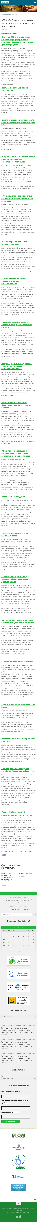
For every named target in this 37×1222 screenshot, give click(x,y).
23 (33, 942)
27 (18, 945)
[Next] (22, 1147)
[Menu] (34, 2)
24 (4, 945)
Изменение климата (9, 14)
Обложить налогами (25, 873)
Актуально (5, 1025)
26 (14, 945)
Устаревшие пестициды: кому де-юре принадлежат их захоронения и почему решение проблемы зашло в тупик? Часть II (17, 1044)
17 (4, 942)
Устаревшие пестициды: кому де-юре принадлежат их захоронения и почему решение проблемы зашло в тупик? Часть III (17, 1030)
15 (28, 939)
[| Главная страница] (6, 2)
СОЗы (33, 1025)
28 (23, 945)
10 (4, 939)
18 (9, 942)
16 (33, 939)
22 (28, 942)
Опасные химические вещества (20, 1025)
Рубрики (4, 1076)
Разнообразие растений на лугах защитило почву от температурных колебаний (7, 878)
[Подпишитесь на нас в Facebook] (20, 1216)
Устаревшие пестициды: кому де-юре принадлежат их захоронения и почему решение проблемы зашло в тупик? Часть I (17, 1058)
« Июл (18, 951)
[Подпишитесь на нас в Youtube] (16, 1216)
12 (14, 939)
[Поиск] (34, 914)
